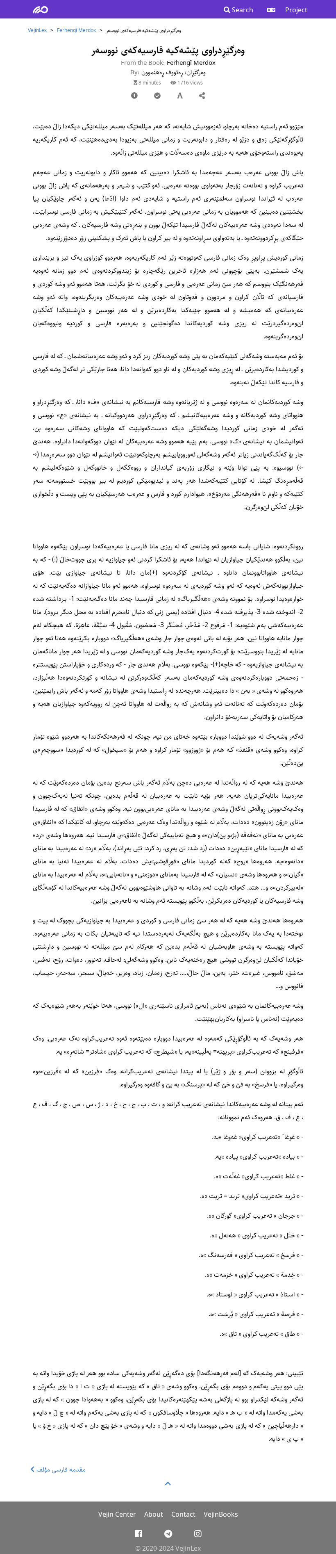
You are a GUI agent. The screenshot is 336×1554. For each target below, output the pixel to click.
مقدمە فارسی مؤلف (60, 1470)
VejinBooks (221, 1515)
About (153, 1515)
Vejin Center (117, 1515)
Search (241, 10)
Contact (183, 1515)
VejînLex (37, 30)
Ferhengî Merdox (76, 30)
